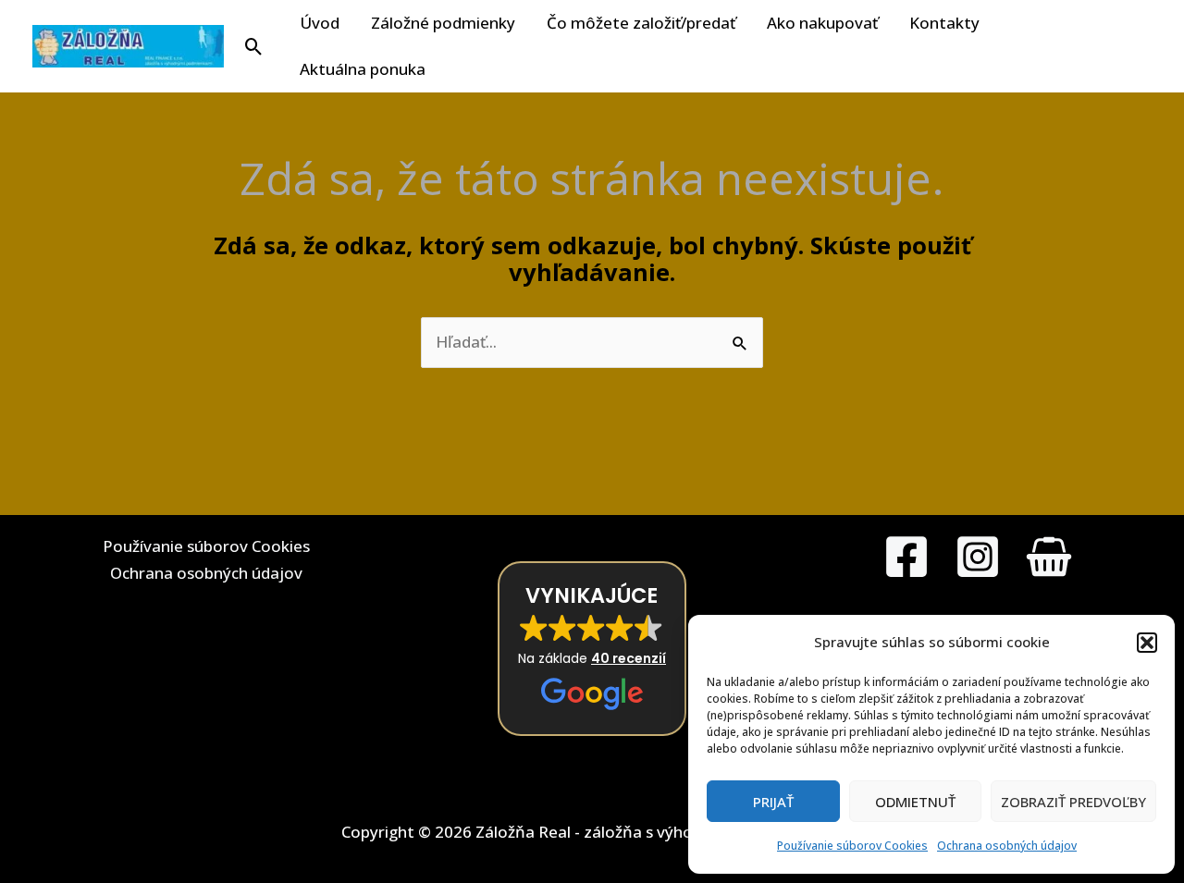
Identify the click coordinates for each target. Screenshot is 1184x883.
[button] (1147, 642)
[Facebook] (906, 556)
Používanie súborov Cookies (852, 845)
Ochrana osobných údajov (1007, 845)
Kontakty (944, 22)
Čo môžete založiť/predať (641, 22)
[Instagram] (978, 556)
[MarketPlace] (1049, 556)
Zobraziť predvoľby (1073, 801)
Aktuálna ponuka (363, 69)
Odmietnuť (915, 801)
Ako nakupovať (822, 22)
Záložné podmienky (443, 22)
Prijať (773, 801)
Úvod (319, 22)
